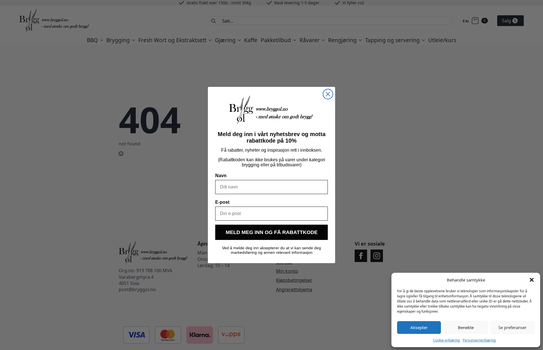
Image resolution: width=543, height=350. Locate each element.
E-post (222, 202)
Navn (221, 175)
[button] (532, 280)
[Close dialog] (328, 94)
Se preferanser (512, 327)
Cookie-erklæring (446, 340)
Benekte (466, 327)
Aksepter (419, 327)
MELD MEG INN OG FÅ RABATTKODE (272, 232)
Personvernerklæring (479, 340)
